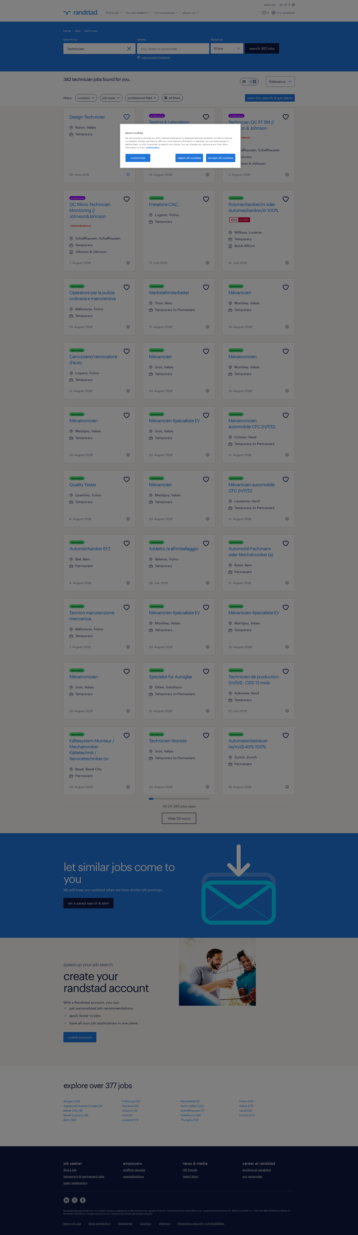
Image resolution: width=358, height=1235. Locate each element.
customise (138, 157)
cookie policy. (153, 147)
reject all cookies (189, 157)
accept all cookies (220, 157)
